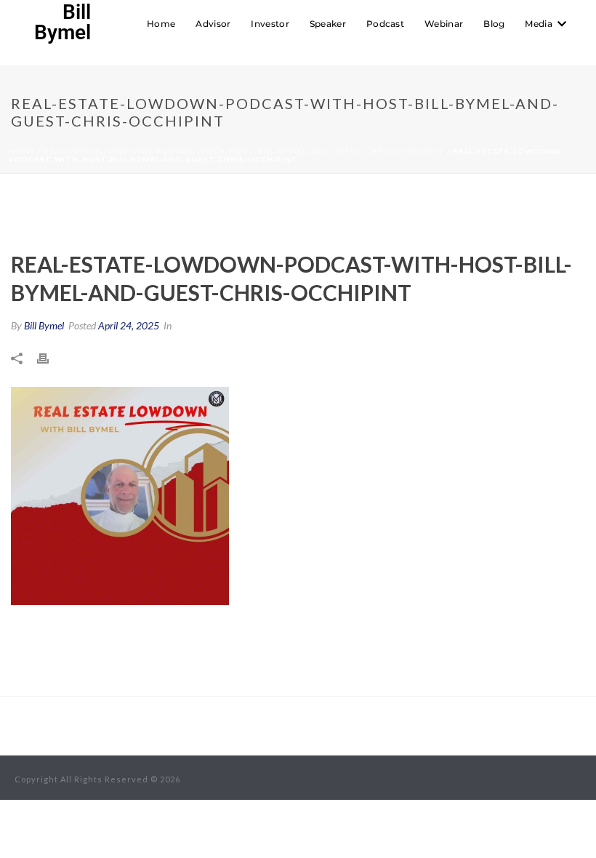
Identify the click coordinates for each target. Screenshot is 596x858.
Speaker (328, 23)
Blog (493, 23)
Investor (270, 23)
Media (538, 23)
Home (161, 23)
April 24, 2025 (128, 325)
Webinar (443, 23)
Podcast (385, 23)
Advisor (213, 23)
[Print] (50, 356)
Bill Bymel (44, 325)
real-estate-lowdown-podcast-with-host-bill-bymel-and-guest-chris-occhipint (244, 151)
